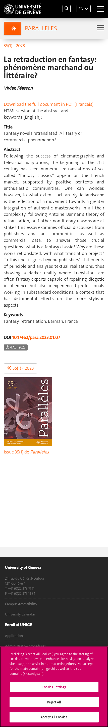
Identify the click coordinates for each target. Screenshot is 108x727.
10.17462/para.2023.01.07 (36, 337)
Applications (14, 635)
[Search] (67, 8)
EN (81, 8)
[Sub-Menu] (99, 28)
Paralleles (41, 28)
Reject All (54, 702)
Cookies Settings (54, 687)
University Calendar (20, 614)
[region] (54, 687)
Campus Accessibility (21, 604)
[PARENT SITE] (12, 28)
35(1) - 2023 (14, 46)
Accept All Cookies (54, 717)
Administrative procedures (25, 646)
